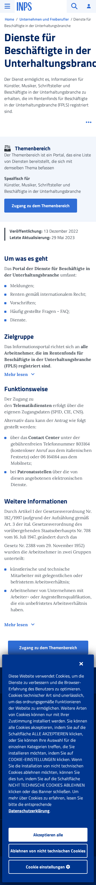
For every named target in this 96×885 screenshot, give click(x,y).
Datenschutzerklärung (29, 810)
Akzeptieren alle (48, 835)
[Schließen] (81, 664)
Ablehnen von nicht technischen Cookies (48, 851)
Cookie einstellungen (46, 867)
